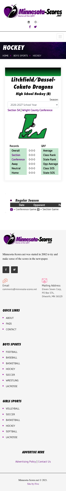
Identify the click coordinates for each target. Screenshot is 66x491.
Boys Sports (21, 55)
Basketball (13, 420)
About (10, 318)
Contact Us (44, 461)
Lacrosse (11, 386)
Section (16, 155)
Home (6, 55)
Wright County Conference (37, 110)
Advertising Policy (25, 461)
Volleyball (12, 408)
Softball (11, 431)
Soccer (10, 374)
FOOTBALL (11, 351)
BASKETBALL (13, 363)
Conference (18, 159)
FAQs (9, 323)
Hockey (37, 55)
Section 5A (14, 110)
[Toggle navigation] (60, 36)
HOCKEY (10, 369)
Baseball (11, 357)
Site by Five (33, 483)
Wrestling (12, 380)
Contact (11, 329)
